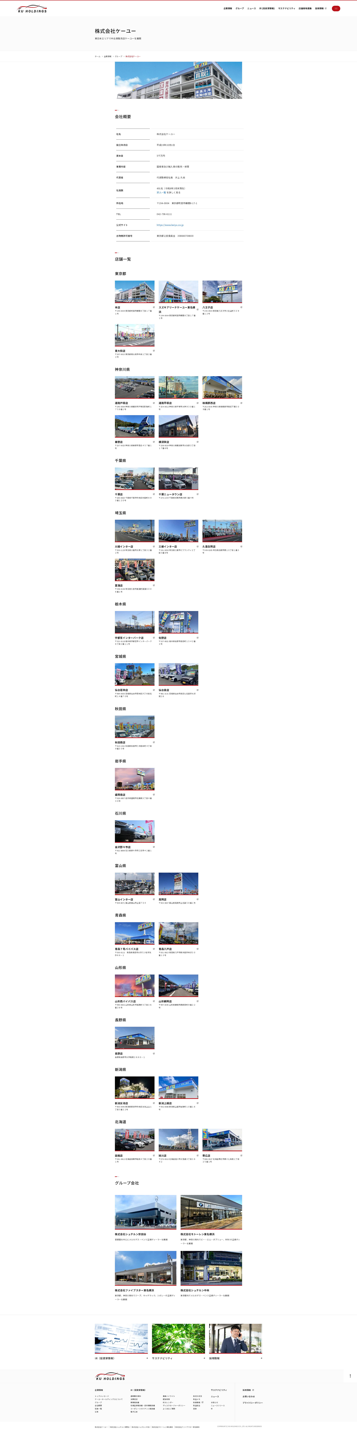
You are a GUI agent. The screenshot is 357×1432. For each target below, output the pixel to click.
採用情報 (319, 8)
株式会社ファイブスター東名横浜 (187, 1427)
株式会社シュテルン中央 (141, 1427)
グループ (240, 8)
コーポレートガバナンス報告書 (143, 1408)
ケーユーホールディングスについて (109, 1399)
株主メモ (196, 1399)
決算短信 (134, 1399)
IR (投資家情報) (267, 8)
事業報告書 (135, 1402)
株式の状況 (197, 1396)
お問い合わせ (249, 1396)
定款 (195, 1408)
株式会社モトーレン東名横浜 (162, 1427)
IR (212, 1408)
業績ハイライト (169, 1396)
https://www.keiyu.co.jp (170, 225)
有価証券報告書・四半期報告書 (143, 1405)
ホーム (98, 56)
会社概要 (98, 1405)
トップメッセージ (102, 1396)
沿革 (96, 1412)
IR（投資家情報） (139, 1390)
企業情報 (228, 8)
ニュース (251, 8)
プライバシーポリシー (253, 1402)
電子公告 (134, 1412)
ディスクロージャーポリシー (174, 1405)
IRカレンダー (168, 1402)
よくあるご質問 (169, 1408)
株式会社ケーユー (101, 1427)
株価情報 (197, 1402)
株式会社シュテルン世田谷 (120, 1427)
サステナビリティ (286, 8)
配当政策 (166, 1399)
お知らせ (214, 1402)
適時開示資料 (136, 1396)
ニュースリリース (218, 1405)
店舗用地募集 (305, 8)
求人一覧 (161, 192)
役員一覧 (98, 1408)
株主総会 (196, 1405)
